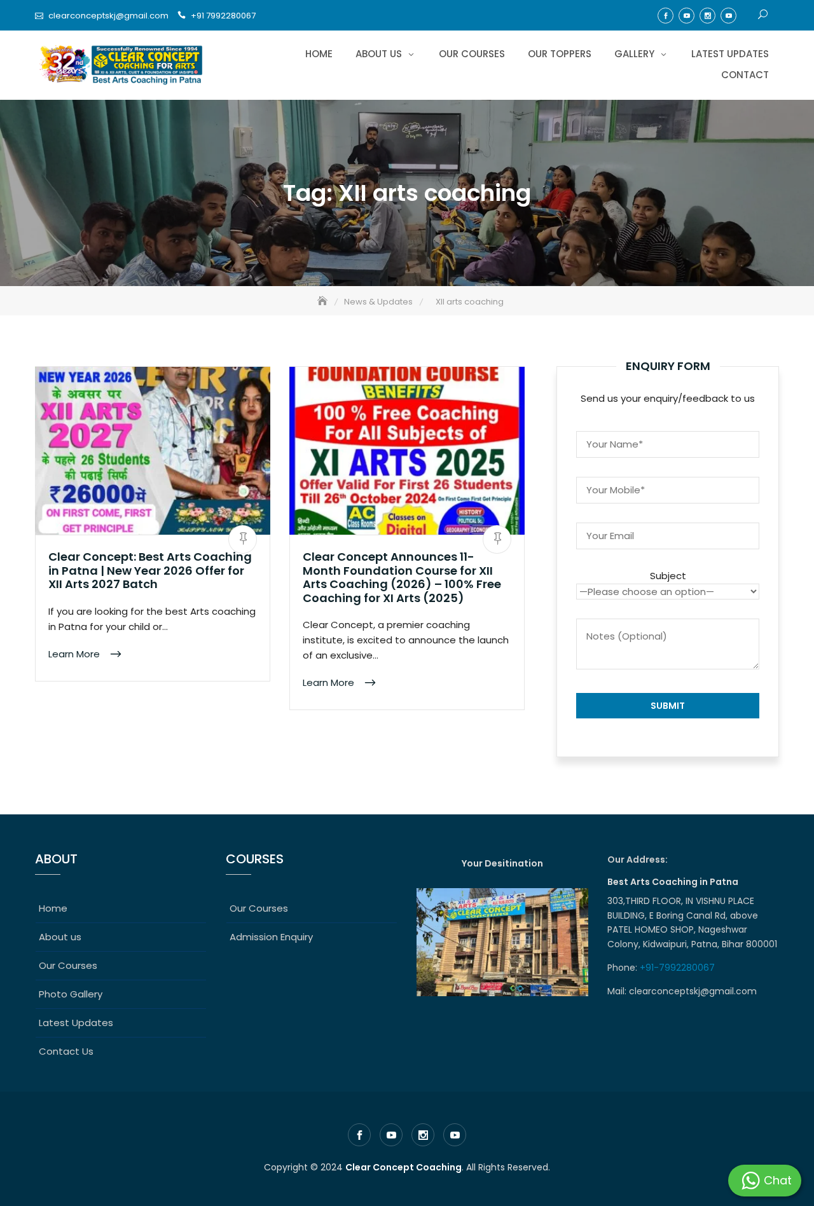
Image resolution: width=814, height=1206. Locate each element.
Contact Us (66, 1051)
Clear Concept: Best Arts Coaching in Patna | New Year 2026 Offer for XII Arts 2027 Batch (150, 570)
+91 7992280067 (223, 16)
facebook (665, 16)
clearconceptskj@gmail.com (108, 16)
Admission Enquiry (271, 936)
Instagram (707, 16)
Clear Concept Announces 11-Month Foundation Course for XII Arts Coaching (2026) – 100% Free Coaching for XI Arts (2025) (402, 577)
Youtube (686, 16)
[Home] (323, 302)
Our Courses (472, 53)
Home (319, 53)
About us (378, 53)
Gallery (634, 53)
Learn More (75, 654)
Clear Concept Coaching (403, 1167)
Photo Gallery (70, 994)
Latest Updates (730, 53)
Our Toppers (559, 53)
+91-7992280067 (678, 967)
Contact (745, 74)
